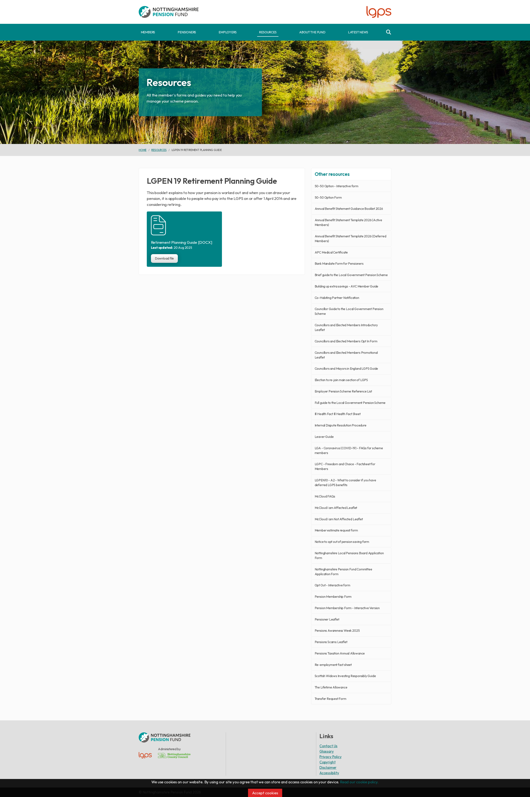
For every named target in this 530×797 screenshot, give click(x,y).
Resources (267, 32)
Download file (164, 258)
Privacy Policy (330, 757)
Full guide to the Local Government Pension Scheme (350, 403)
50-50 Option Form (328, 197)
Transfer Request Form (330, 699)
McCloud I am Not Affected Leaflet (339, 519)
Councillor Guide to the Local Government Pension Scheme (349, 311)
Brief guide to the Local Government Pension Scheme (351, 275)
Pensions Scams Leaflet (331, 642)
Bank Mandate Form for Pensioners (339, 264)
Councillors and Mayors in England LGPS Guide (346, 369)
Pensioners (187, 32)
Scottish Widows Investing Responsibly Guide (345, 676)
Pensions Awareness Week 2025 (337, 631)
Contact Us (328, 746)
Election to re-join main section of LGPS (341, 380)
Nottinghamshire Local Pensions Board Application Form (349, 555)
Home (142, 150)
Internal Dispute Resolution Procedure (340, 425)
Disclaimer (327, 767)
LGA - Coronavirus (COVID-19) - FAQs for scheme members (349, 450)
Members (148, 32)
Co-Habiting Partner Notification (337, 298)
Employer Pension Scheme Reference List (343, 391)
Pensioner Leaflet (327, 619)
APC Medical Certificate (331, 252)
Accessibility (329, 773)
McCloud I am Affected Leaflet (336, 508)
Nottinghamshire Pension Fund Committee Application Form (343, 571)
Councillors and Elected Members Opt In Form (346, 341)
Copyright (327, 762)
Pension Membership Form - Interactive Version (347, 608)
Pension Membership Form (333, 597)
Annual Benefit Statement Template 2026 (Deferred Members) (350, 238)
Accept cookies (265, 792)
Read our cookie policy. (359, 781)
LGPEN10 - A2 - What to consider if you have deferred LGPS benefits (345, 482)
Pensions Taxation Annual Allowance (340, 653)
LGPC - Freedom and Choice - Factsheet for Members (345, 466)
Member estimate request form (336, 530)
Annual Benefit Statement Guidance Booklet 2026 (349, 209)
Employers (227, 32)
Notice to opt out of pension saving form (342, 542)
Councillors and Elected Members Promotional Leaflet (346, 355)
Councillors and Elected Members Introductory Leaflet (346, 327)
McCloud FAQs (325, 496)
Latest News (358, 32)
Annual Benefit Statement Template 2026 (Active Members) (348, 222)
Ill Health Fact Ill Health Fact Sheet (338, 414)
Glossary (326, 751)
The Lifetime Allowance (331, 687)
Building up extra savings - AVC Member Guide (346, 286)
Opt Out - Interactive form (332, 585)
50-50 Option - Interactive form (336, 186)
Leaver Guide (324, 437)
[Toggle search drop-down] (388, 32)
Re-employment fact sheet (333, 665)
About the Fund (312, 32)
